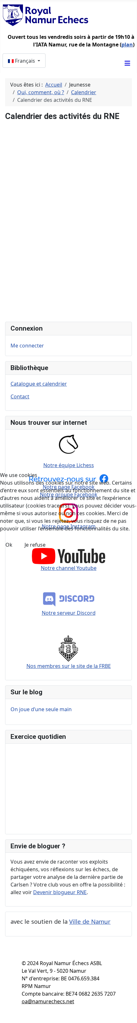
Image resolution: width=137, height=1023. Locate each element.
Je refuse (35, 544)
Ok (8, 544)
